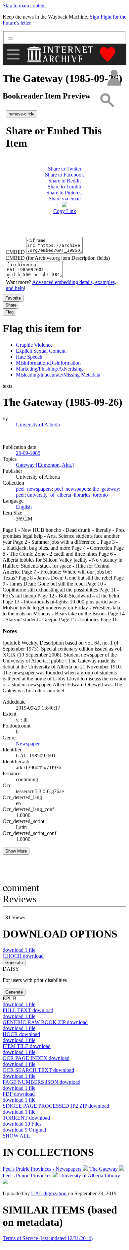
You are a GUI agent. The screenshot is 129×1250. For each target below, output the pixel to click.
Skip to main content (24, 5)
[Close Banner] (10, 38)
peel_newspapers (34, 489)
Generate (14, 962)
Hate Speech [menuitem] (29, 357)
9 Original (24, 1130)
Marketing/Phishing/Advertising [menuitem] (49, 369)
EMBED (15, 252)
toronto (100, 495)
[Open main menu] (13, 54)
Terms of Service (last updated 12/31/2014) (48, 1238)
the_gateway (106, 489)
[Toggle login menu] (113, 78)
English (24, 507)
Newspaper (28, 743)
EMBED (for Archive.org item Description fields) (58, 258)
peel (20, 495)
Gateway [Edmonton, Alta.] (45, 465)
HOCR (21, 1034)
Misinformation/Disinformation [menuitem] (48, 363)
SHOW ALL (16, 1136)
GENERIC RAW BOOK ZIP (45, 1022)
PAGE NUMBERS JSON (41, 1082)
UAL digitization (49, 1193)
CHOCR (23, 956)
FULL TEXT (28, 1010)
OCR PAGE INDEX (36, 1058)
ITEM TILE (27, 1046)
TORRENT (26, 1118)
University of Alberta (38, 424)
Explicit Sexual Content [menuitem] (40, 351)
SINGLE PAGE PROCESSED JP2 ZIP (56, 1106)
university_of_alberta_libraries (58, 495)
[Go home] (61, 54)
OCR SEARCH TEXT (38, 1070)
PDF (19, 1094)
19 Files (22, 1124)
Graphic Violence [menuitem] (34, 345)
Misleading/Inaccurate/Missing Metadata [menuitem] (58, 375)
